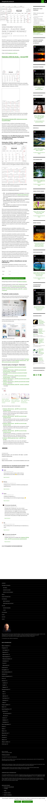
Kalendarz (4, 24)
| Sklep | (3, 619)
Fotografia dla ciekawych (8, 1)
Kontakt (3, 616)
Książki (3, 685)
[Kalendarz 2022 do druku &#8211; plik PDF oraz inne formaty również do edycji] (6, 396)
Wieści (3, 730)
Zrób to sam (4, 743)
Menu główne (45, 1)
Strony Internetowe (5, 724)
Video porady (5, 665)
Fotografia (4, 647)
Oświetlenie (4, 660)
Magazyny (4, 687)
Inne (3, 693)
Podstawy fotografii (6, 585)
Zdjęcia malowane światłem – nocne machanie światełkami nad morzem (15, 460)
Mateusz (5, 481)
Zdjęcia (3, 739)
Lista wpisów (4, 612)
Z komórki (4, 737)
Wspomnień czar (5, 733)
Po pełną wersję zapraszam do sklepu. (39, 153)
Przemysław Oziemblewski (19, 35)
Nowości (4, 583)
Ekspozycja (4, 652)
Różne (3, 706)
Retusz (3, 702)
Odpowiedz (7, 477)
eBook (3, 594)
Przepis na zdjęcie (5, 704)
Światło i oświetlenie (8, 794)
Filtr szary (5, 715)
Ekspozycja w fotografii (8, 592)
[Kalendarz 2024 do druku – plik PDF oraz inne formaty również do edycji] (15, 396)
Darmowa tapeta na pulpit (8, 603)
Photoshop (4, 700)
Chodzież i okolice (7, 792)
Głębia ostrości (5, 654)
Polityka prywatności (6, 754)
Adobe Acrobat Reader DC (23, 194)
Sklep (5, 790)
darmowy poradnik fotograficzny (26, 775)
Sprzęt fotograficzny (5, 709)
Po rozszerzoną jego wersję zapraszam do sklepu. (39, 121)
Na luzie (3, 605)
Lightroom (4, 695)
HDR (3, 691)
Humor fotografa (6, 607)
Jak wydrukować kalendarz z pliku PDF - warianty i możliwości (16, 384)
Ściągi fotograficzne (6, 596)
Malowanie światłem (6, 658)
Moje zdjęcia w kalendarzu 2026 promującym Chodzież (14, 367)
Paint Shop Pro (5, 698)
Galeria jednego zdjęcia (6, 671)
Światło (3, 726)
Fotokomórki (4, 667)
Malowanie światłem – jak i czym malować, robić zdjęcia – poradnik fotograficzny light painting (15, 455)
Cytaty (4, 610)
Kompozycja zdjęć (6, 589)
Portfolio (6, 788)
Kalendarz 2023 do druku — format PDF (15, 57)
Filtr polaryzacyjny (6, 713)
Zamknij (17, 801)
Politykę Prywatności (22, 281)
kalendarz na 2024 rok (12, 53)
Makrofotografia (5, 656)
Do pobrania (4, 598)
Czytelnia (4, 682)
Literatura (4, 680)
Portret (3, 663)
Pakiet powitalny (6, 601)
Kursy (3, 678)
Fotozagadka (4, 669)
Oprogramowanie (5, 689)
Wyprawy (4, 735)
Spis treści (5, 587)
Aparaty (4, 717)
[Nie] (45, 800)
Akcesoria (4, 711)
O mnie (3, 614)
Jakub (5, 470)
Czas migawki (5, 650)
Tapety (3, 728)
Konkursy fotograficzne (6, 676)
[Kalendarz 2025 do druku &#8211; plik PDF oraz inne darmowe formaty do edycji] (25, 396)
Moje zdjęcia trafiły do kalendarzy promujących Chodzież (15, 372)
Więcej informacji (27, 801)
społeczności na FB (41, 775)
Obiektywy (4, 719)
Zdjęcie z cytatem (5, 741)
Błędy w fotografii (5, 645)
